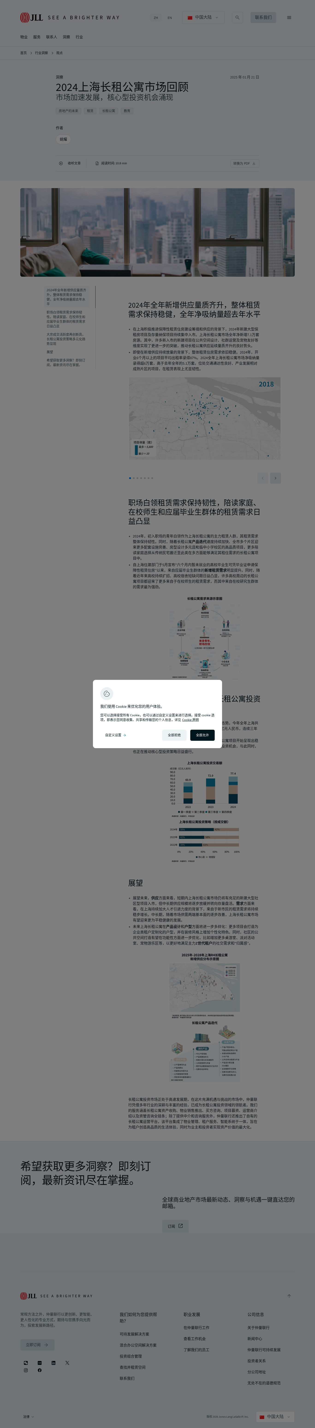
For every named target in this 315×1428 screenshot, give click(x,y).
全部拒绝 (174, 735)
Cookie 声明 (190, 720)
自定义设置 (116, 735)
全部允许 (202, 735)
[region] (157, 714)
